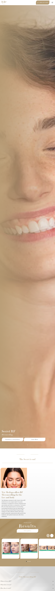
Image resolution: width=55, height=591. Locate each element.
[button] (51, 535)
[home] (4, 3)
